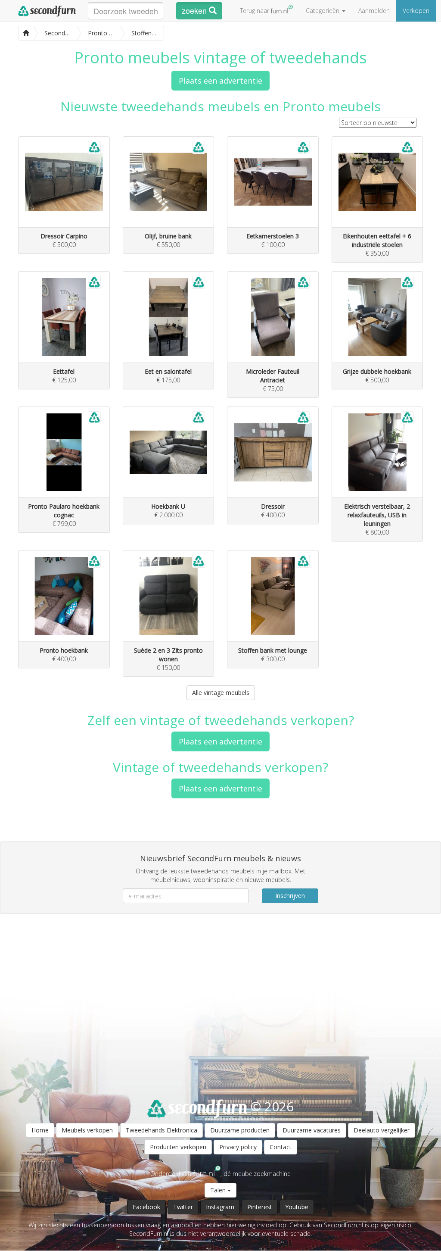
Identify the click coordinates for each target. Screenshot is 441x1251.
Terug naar (255, 10)
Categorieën (323, 10)
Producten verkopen (178, 1147)
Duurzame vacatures (312, 1130)
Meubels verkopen (87, 1130)
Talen (218, 1190)
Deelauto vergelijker (382, 1130)
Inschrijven (290, 895)
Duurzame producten (240, 1130)
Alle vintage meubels (220, 692)
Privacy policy (238, 1147)
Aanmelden (374, 10)
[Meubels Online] (26, 32)
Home (40, 1130)
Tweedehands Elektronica (161, 1130)
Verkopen (416, 10)
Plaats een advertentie (220, 80)
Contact (281, 1147)
